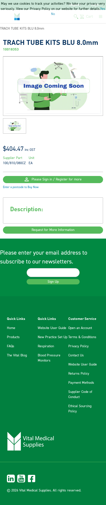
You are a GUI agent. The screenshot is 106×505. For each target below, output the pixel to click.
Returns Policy (78, 373)
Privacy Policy (78, 346)
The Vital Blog (17, 355)
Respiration (46, 346)
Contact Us (76, 355)
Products (13, 337)
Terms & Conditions (82, 337)
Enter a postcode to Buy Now (21, 187)
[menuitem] (53, 478)
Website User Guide (52, 328)
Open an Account (80, 328)
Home (11, 328)
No (53, 14)
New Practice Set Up (52, 337)
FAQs (10, 346)
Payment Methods (81, 383)
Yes (102, 9)
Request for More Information (53, 230)
